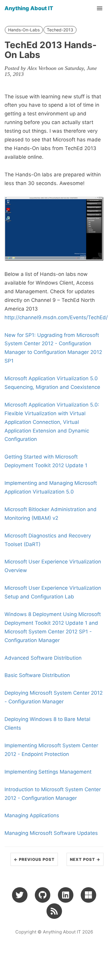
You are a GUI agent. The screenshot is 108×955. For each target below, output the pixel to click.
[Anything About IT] (54, 910)
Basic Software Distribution (37, 675)
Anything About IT (28, 8)
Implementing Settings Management (48, 772)
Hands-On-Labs (24, 29)
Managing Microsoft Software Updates (51, 833)
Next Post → (85, 859)
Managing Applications (31, 815)
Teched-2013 (60, 29)
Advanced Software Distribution (43, 658)
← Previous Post (34, 859)
